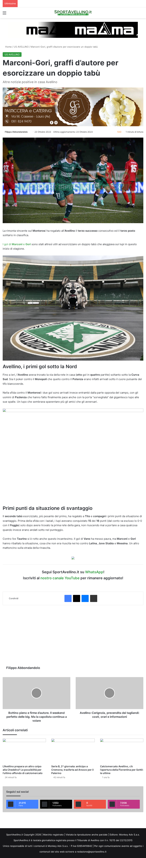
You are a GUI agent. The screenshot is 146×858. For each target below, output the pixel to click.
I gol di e (17, 244)
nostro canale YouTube (60, 578)
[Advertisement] (73, 635)
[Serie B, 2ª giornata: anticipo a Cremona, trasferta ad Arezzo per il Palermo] (73, 751)
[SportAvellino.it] (73, 13)
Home (8, 46)
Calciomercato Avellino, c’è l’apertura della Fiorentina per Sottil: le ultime (121, 770)
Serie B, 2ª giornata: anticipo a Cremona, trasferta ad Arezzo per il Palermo (72, 770)
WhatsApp (94, 572)
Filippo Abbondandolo (16, 131)
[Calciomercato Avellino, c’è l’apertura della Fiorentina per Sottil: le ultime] (121, 751)
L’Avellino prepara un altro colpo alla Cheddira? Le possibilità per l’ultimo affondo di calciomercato (23, 770)
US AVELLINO (21, 46)
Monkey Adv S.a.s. (129, 834)
